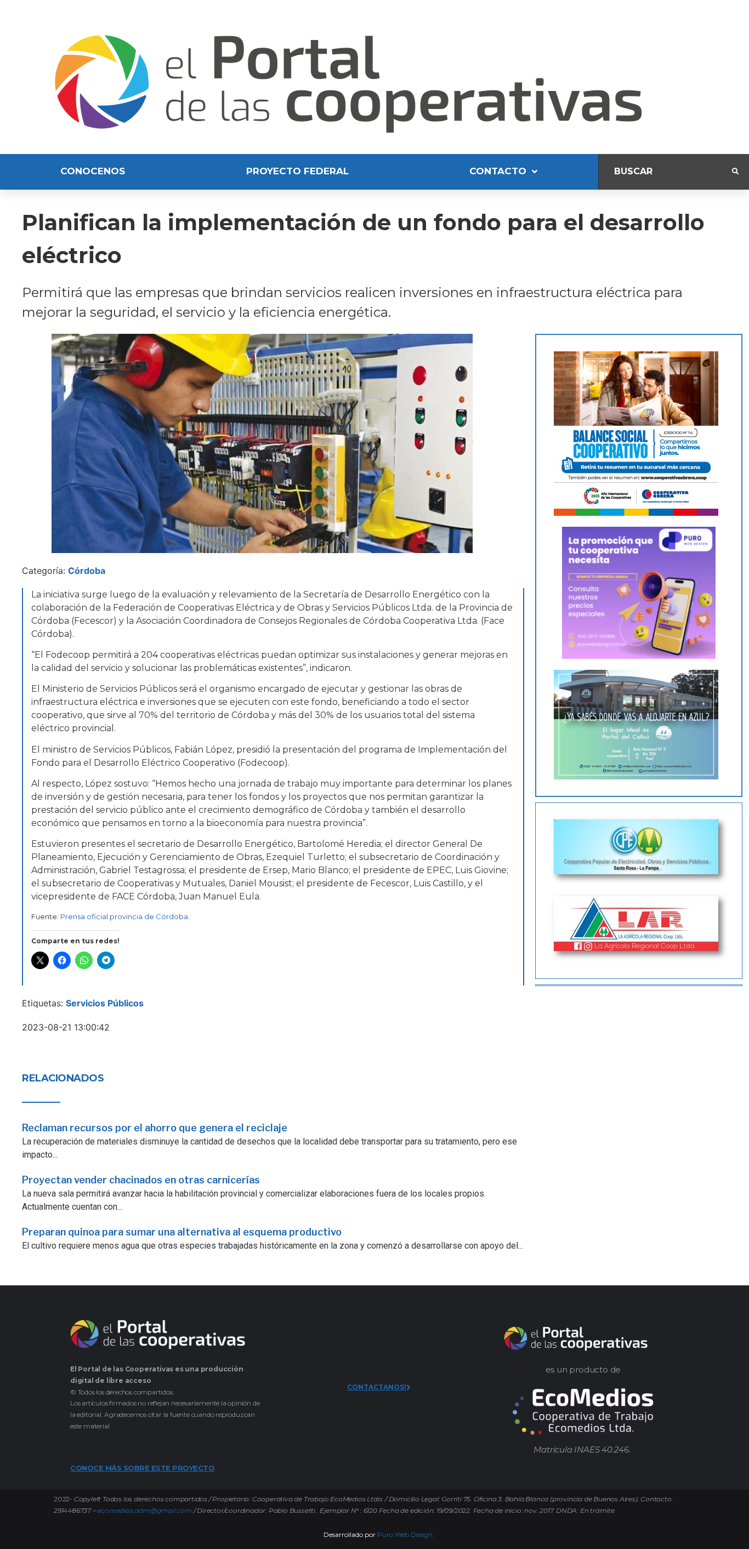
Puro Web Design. (405, 1534)
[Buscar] (665, 172)
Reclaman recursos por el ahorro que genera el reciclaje (154, 1128)
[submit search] (735, 171)
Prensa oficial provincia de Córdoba (124, 916)
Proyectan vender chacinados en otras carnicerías (141, 1180)
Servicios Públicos (105, 1003)
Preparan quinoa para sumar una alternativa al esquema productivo (182, 1232)
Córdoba (86, 570)
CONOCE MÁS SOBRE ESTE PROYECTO (142, 1467)
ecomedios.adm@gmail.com (144, 1510)
